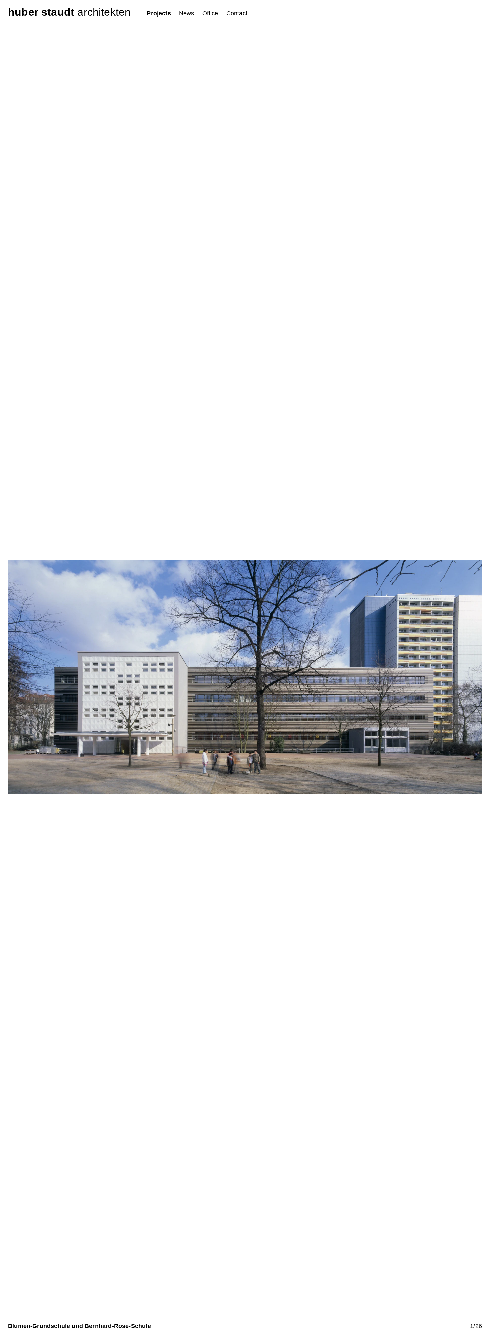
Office (210, 13)
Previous (126, 676)
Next (363, 676)
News (186, 13)
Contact (236, 13)
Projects (159, 13)
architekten (69, 12)
